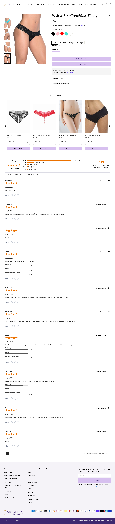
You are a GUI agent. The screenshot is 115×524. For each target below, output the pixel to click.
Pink (57, 33)
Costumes (41, 4)
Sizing (6, 494)
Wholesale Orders (12, 475)
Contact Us (9, 498)
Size (53, 39)
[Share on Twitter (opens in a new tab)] (15, 195)
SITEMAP (109, 521)
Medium (63, 43)
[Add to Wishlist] (110, 16)
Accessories (86, 4)
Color (57, 30)
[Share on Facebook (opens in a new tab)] (12, 195)
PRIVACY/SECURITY (80, 521)
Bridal (67, 4)
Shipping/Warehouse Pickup (13, 487)
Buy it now (81, 64)
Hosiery (75, 4)
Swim (60, 4)
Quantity (56, 49)
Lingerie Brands (11, 479)
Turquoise (66, 33)
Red (62, 33)
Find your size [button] (57, 45)
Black (53, 33)
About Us (8, 472)
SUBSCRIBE (95, 480)
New (18, 4)
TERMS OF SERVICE (96, 521)
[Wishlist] (106, 4)
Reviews (7, 482)
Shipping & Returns (61, 83)
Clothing (52, 4)
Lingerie (24, 4)
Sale (95, 4)
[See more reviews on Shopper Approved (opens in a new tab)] (18, 195)
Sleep (32, 4)
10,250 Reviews (14, 168)
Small (55, 43)
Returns (7, 491)
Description (58, 79)
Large (71, 43)
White (70, 33)
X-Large (80, 43)
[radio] (57, 160)
